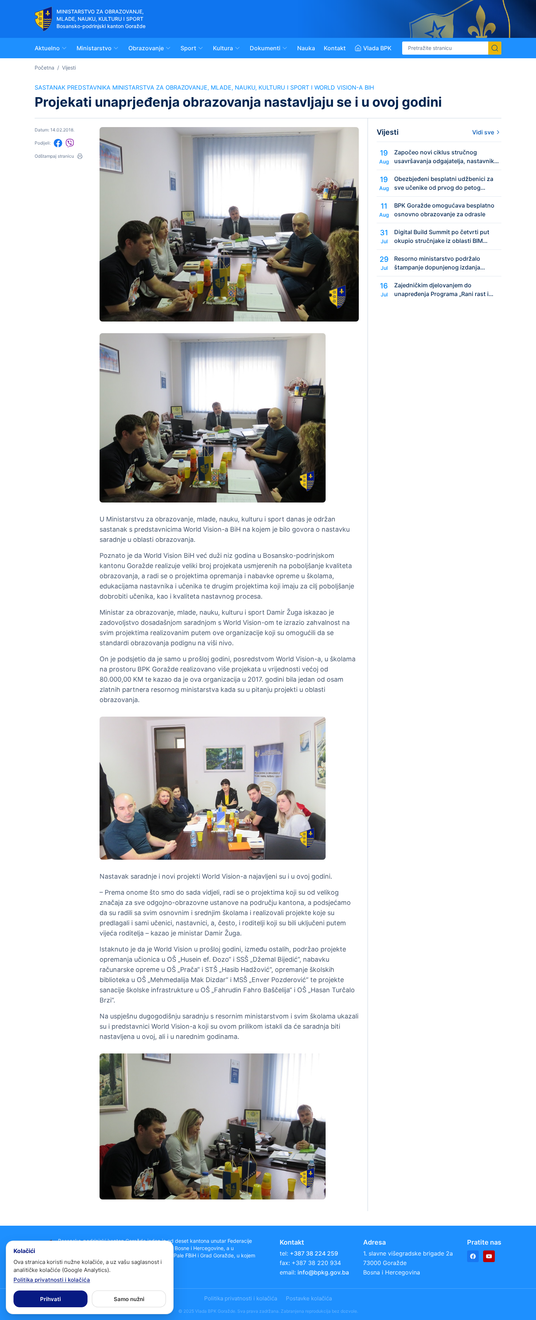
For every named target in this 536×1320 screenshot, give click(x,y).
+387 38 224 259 (314, 1253)
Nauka (306, 48)
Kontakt (335, 48)
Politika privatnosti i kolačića (240, 1298)
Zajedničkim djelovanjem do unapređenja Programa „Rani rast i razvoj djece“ (441, 289)
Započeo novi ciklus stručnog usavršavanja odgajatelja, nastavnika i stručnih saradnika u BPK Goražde (447, 157)
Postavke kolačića (309, 1298)
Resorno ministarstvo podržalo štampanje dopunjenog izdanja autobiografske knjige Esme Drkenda (445, 263)
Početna (44, 67)
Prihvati (50, 1299)
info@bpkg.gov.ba (323, 1272)
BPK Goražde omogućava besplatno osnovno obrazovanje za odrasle (444, 210)
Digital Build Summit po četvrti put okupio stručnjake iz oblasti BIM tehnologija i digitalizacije (441, 236)
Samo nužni (129, 1299)
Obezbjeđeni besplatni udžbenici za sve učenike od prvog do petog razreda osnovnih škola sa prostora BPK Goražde (443, 183)
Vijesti (69, 67)
